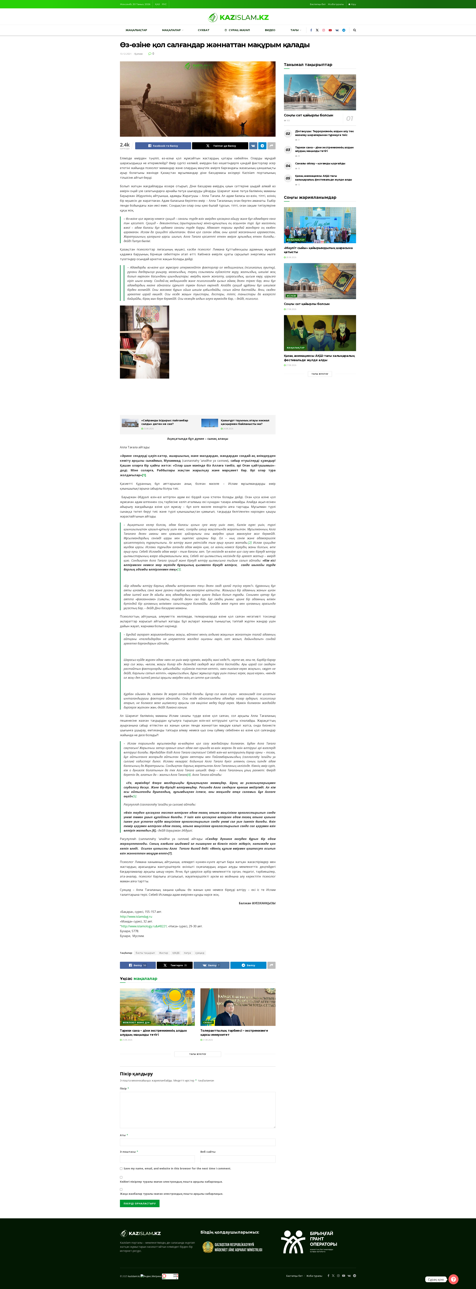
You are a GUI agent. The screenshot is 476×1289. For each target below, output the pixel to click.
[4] (189, 775)
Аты (124, 1135)
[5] (134, 796)
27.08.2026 (291, 309)
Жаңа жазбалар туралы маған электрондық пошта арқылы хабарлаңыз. (171, 1193)
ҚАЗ (157, 4)
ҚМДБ (176, 952)
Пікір (124, 1088)
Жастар (163, 952)
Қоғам (138, 53)
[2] (250, 543)
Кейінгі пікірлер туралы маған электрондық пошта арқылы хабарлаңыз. (171, 1181)
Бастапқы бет (318, 4)
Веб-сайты (208, 1151)
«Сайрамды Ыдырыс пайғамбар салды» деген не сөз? (164, 422)
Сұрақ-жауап (239, 30)
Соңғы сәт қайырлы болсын (308, 115)
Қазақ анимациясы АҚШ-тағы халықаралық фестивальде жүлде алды (323, 177)
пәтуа (187, 952)
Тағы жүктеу (197, 1054)
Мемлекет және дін (136, 1022)
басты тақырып (145, 952)
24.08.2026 (228, 428)
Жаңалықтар (136, 30)
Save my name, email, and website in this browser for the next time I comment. (177, 1168)
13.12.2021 (125, 53)
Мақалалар (171, 30)
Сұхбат (203, 30)
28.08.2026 (291, 257)
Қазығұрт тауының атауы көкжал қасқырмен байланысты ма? (245, 422)
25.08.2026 (148, 428)
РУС (164, 4)
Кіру (353, 4)
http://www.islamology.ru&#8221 (144, 926)
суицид (199, 952)
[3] (179, 569)
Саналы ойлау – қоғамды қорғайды (320, 163)
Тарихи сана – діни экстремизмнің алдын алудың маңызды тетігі (324, 149)
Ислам (291, 295)
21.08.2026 (207, 1039)
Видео (270, 30)
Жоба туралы (336, 4)
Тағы (294, 30)
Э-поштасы (129, 1151)
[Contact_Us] (453, 1279)
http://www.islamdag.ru (136, 916)
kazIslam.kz (134, 1276)
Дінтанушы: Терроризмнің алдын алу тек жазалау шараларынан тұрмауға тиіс (324, 133)
